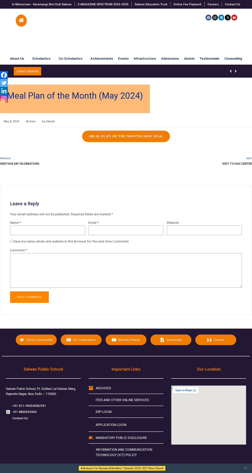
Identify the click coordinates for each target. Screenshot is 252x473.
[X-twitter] (228, 17)
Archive (31, 121)
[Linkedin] (221, 17)
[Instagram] (215, 17)
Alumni (189, 58)
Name (15, 223)
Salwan (50, 121)
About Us (17, 58)
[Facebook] (208, 17)
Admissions (170, 58)
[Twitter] (4, 83)
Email (93, 223)
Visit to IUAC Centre (237, 163)
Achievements (102, 58)
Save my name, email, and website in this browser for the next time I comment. (71, 241)
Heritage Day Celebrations (19, 163)
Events (123, 58)
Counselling (233, 58)
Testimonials (209, 58)
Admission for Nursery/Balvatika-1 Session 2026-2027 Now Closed (122, 468)
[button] (245, 468)
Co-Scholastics (70, 58)
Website (173, 223)
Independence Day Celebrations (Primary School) (80, 71)
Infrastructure (145, 58)
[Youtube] (234, 17)
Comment (18, 250)
